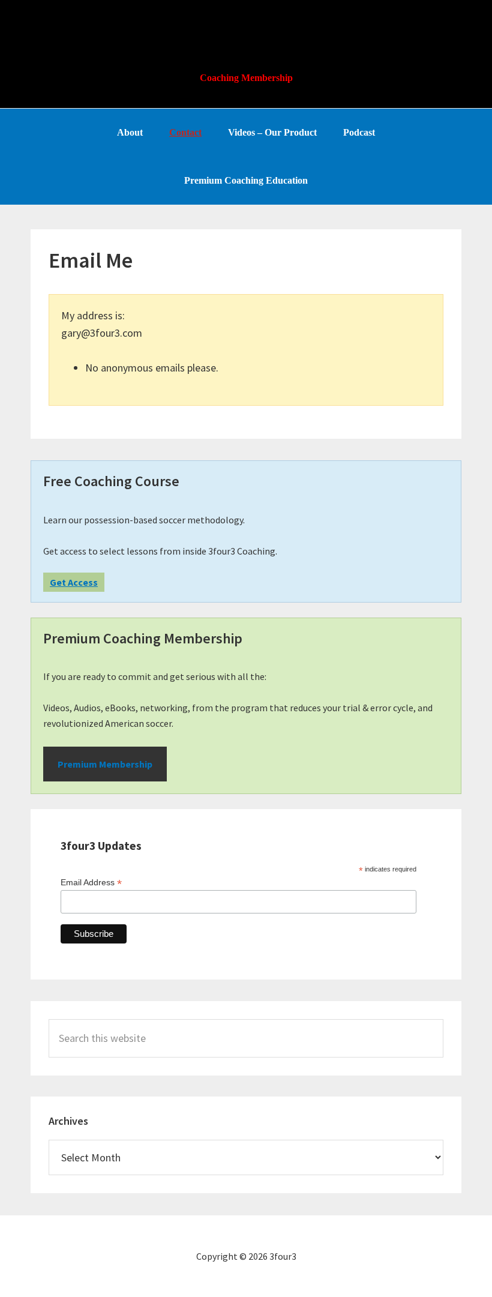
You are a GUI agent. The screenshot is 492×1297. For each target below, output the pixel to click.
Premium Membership (105, 764)
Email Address (91, 882)
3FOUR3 (246, 30)
